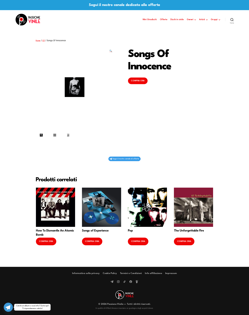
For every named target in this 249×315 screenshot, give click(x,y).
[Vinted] (137, 281)
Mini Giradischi (150, 19)
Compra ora (137, 81)
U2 (43, 41)
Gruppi (214, 19)
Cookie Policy (110, 273)
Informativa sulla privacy (86, 273)
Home (38, 41)
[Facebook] (130, 281)
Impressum (171, 273)
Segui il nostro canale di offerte (125, 159)
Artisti (202, 19)
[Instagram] (118, 281)
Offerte (163, 19)
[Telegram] (112, 281)
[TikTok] (124, 281)
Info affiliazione (153, 273)
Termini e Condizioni (131, 273)
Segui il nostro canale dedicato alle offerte (124, 5)
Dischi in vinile (177, 19)
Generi (190, 19)
